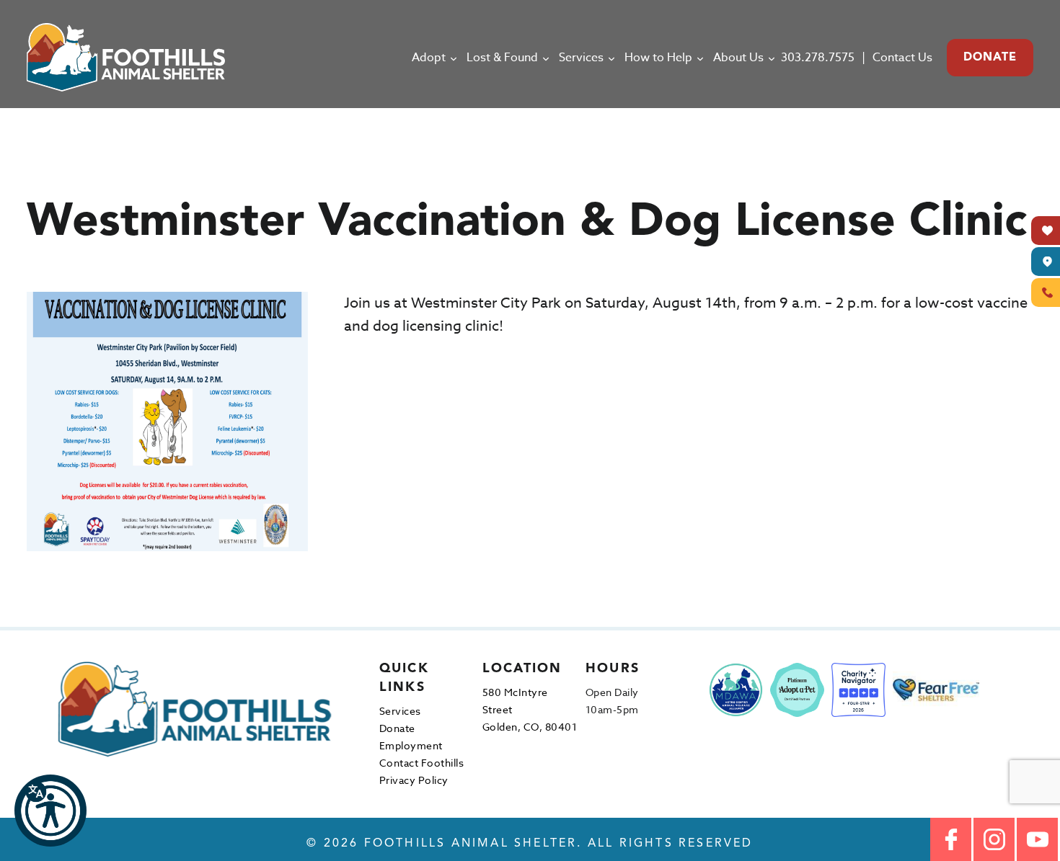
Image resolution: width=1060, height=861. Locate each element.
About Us (738, 57)
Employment (411, 745)
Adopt (429, 57)
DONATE (990, 57)
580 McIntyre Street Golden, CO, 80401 (530, 709)
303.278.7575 (817, 57)
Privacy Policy (414, 780)
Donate (397, 728)
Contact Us (902, 57)
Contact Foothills (421, 762)
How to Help (658, 57)
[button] (50, 811)
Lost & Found (502, 57)
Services (581, 57)
